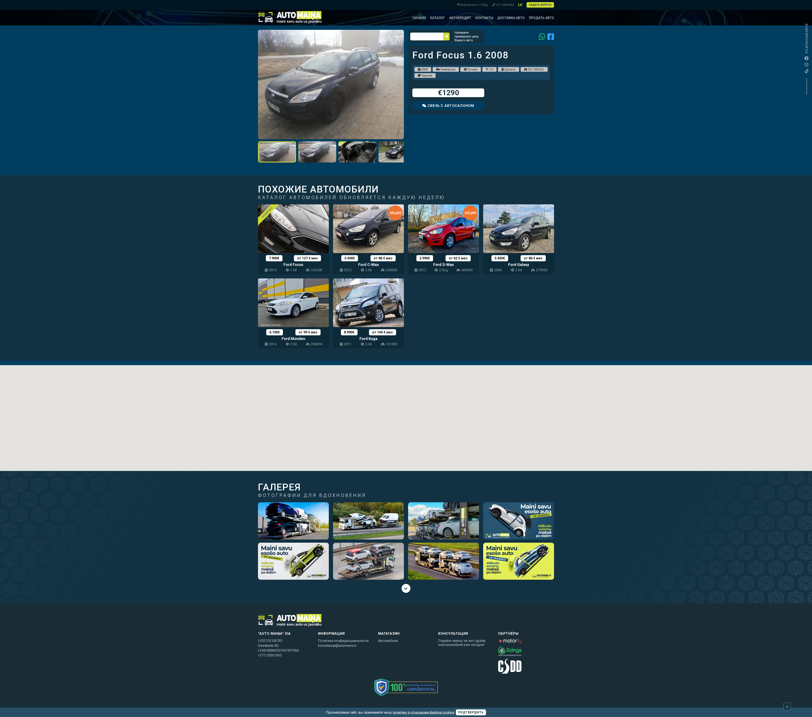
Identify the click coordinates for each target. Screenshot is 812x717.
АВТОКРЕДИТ (460, 18)
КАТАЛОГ (437, 18)
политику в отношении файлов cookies (423, 712)
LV (520, 5)
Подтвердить (471, 712)
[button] (400, 33)
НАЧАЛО (419, 18)
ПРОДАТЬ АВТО (541, 18)
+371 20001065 (270, 655)
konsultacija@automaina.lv (337, 646)
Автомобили (388, 641)
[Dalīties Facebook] (550, 36)
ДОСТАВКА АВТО (511, 18)
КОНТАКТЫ (484, 18)
